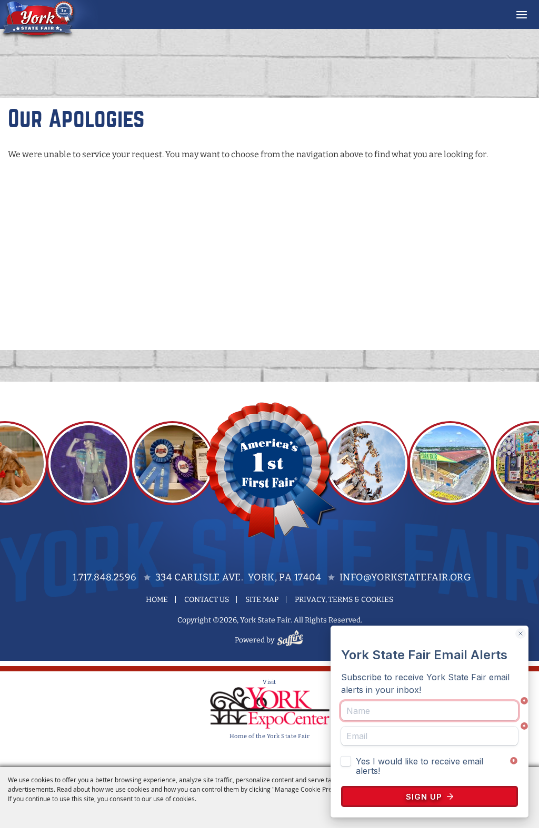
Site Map (261, 599)
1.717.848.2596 (105, 577)
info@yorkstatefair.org (405, 577)
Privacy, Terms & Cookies (344, 599)
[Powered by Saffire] (291, 640)
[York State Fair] (49, 20)
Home (157, 599)
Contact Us (206, 599)
